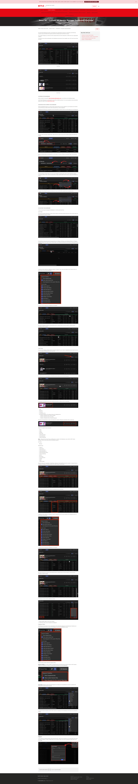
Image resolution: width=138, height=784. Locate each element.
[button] (48, 769)
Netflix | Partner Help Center (43, 28)
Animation (88, 12)
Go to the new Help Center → (91, 1)
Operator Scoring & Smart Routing (87, 35)
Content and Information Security (61, 12)
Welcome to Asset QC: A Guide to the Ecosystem (90, 36)
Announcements (95, 12)
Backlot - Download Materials (87, 39)
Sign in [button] (94, 6)
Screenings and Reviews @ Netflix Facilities (77, 12)
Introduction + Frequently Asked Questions (63, 28)
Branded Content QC (69, 15)
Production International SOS (47, 12)
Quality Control (52, 28)
